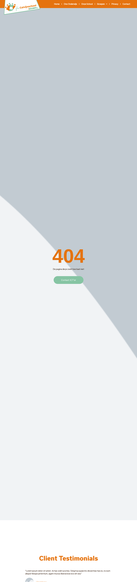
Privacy (115, 4)
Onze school (87, 4)
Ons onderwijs (70, 4)
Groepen (101, 4)
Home (57, 4)
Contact (126, 4)
